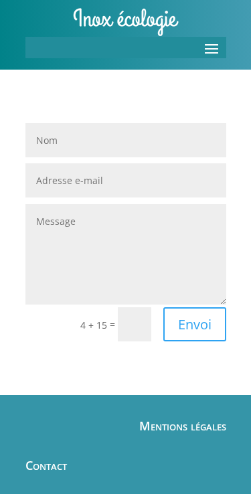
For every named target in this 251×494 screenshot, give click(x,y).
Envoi (195, 324)
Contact (46, 465)
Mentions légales (182, 426)
